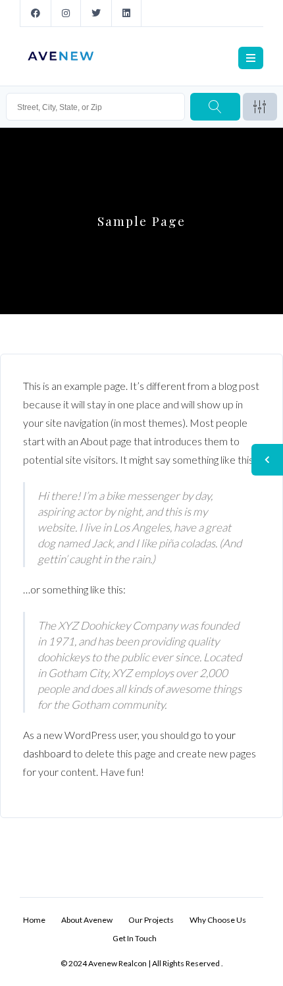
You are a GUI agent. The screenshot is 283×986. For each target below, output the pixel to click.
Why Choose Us (218, 920)
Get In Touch (135, 938)
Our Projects (151, 920)
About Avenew (87, 920)
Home (34, 920)
